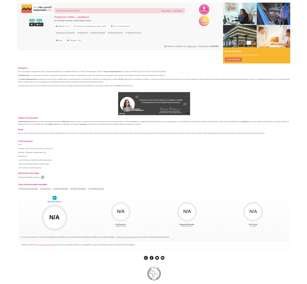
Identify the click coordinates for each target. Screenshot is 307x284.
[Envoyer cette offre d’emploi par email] (157, 258)
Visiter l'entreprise (233, 59)
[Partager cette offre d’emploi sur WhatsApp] (146, 258)
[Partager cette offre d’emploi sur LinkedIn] (163, 258)
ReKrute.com (191, 46)
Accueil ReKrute (178, 10)
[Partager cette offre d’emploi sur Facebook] (152, 258)
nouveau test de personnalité (44, 245)
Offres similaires (166, 10)
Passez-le (95, 245)
